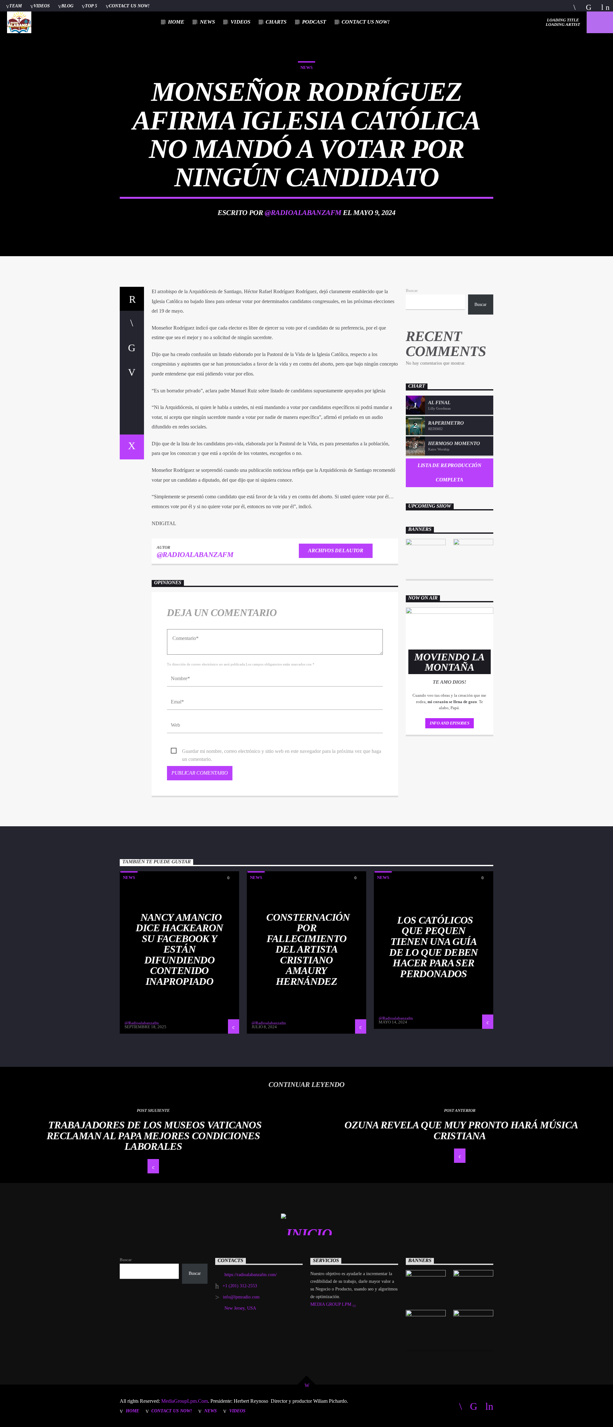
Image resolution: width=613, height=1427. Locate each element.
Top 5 (91, 5)
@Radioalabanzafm (303, 213)
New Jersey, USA (240, 1308)
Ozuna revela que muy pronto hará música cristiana (461, 1130)
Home (176, 22)
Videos (42, 5)
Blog (67, 5)
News (207, 22)
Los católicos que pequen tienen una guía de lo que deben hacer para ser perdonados (433, 946)
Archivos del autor (335, 550)
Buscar (412, 290)
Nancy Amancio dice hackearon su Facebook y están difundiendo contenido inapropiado (179, 949)
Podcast (314, 22)
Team (15, 5)
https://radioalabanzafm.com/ (250, 1274)
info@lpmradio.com (241, 1297)
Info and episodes (449, 723)
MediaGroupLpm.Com (184, 1401)
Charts (276, 22)
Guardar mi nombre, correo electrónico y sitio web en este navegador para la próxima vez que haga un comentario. (281, 751)
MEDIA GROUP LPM (331, 1304)
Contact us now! (129, 5)
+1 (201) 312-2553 (240, 1285)
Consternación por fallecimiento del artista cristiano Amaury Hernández (308, 949)
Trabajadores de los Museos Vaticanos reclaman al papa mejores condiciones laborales (154, 1135)
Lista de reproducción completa (449, 472)
